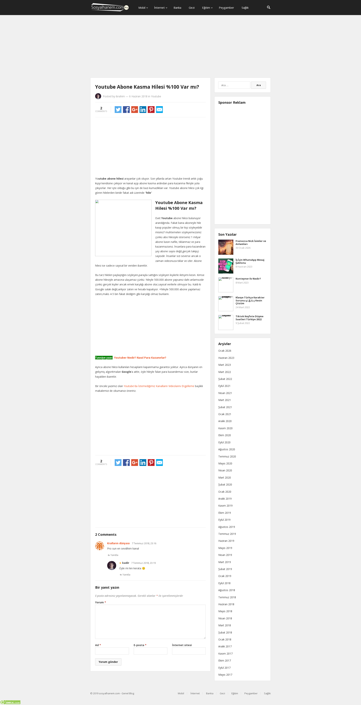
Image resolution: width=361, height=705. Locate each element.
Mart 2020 (224, 477)
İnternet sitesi (182, 645)
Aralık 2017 (225, 646)
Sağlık (245, 7)
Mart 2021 (224, 400)
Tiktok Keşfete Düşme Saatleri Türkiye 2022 (249, 318)
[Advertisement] (180, 47)
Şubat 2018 (225, 632)
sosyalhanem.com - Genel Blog (116, 693)
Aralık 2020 (225, 421)
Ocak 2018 (224, 639)
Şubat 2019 (225, 569)
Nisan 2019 (225, 555)
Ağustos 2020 (226, 449)
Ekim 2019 (224, 512)
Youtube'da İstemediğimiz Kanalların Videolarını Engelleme (159, 386)
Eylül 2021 (224, 386)
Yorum (100, 602)
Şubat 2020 (225, 484)
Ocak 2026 (224, 350)
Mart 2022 (224, 372)
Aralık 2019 (225, 498)
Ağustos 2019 (226, 527)
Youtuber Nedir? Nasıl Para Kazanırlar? (139, 357)
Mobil (141, 7)
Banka (177, 7)
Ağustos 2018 (226, 590)
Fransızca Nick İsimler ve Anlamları (251, 242)
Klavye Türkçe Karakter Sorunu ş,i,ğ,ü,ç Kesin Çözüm (250, 300)
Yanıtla (114, 555)
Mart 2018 (224, 625)
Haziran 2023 (226, 358)
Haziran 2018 (226, 604)
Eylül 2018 (224, 583)
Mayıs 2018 (225, 611)
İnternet (159, 7)
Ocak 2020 (224, 491)
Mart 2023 (224, 365)
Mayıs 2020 (225, 463)
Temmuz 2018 (227, 597)
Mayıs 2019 (225, 548)
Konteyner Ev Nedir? (248, 278)
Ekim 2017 (224, 660)
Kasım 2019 (225, 505)
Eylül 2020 (224, 442)
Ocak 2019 (224, 576)
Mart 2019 (224, 562)
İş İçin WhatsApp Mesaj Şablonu (250, 261)
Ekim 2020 (224, 435)
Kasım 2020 (225, 428)
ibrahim (120, 96)
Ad (98, 645)
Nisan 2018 (225, 618)
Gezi (192, 7)
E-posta (140, 645)
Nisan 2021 (225, 393)
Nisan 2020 (225, 470)
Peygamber (226, 7)
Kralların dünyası (118, 543)
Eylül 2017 (224, 667)
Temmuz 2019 (227, 534)
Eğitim (206, 7)
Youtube (156, 96)
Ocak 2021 (224, 414)
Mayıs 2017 (225, 674)
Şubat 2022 (225, 379)
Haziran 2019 (226, 541)
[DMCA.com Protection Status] (10, 703)
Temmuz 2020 (227, 456)
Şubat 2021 (225, 407)
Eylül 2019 (224, 519)
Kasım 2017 (225, 653)
